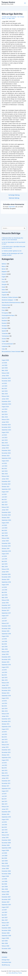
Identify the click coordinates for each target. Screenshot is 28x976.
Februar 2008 (5, 891)
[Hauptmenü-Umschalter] (25, 3)
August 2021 (5, 491)
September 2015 (6, 664)
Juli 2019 (4, 556)
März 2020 (5, 535)
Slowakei (4, 325)
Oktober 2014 (5, 693)
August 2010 (5, 819)
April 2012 (4, 770)
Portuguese (5, 313)
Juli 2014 (4, 700)
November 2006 (6, 930)
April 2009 (5, 860)
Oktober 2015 (5, 662)
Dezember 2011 (6, 780)
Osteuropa (4, 307)
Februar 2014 (5, 713)
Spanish (4, 331)
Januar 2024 (5, 422)
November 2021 (6, 484)
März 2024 (5, 417)
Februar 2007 (5, 922)
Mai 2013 (4, 737)
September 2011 (6, 788)
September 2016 (6, 633)
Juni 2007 (4, 912)
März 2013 (5, 742)
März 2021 (5, 504)
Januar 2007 (5, 925)
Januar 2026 (5, 375)
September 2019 (6, 551)
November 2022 (6, 453)
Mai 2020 (4, 530)
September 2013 (6, 726)
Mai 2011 (4, 799)
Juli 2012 (4, 762)
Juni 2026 (4, 365)
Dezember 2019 (6, 543)
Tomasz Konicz (8, 2)
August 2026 (5, 360)
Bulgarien (4, 271)
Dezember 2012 (6, 749)
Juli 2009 (4, 853)
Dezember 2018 (6, 574)
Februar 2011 (5, 806)
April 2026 (5, 368)
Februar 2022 (5, 476)
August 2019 (5, 553)
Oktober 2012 (5, 755)
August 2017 (5, 615)
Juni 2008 (4, 881)
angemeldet (12, 206)
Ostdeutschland (6, 305)
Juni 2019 (4, 559)
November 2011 (6, 783)
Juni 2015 (4, 672)
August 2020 (5, 522)
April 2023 (5, 440)
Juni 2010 (4, 824)
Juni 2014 (4, 703)
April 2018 (4, 595)
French (3, 282)
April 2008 (5, 886)
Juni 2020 (4, 528)
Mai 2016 (4, 644)
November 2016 (6, 628)
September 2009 (6, 848)
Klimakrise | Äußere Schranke (10, 297)
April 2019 (4, 564)
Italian (3, 289)
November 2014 (6, 690)
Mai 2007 (4, 915)
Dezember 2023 (6, 424)
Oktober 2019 (5, 548)
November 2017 (6, 608)
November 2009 (6, 842)
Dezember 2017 (6, 605)
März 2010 (5, 832)
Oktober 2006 (5, 933)
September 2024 (6, 404)
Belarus (4, 266)
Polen (3, 310)
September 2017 (6, 613)
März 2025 (5, 393)
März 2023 (5, 442)
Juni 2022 (4, 466)
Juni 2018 (4, 590)
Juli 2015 (4, 669)
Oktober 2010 (5, 814)
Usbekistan (5, 346)
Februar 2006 (5, 946)
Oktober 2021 (5, 486)
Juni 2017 (4, 620)
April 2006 (5, 940)
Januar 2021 (5, 510)
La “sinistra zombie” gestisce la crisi (11, 251)
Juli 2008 (4, 879)
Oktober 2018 (5, 579)
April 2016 (4, 646)
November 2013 (6, 721)
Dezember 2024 (6, 401)
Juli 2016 (4, 639)
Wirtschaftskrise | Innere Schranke (11, 351)
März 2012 (5, 773)
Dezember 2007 (6, 897)
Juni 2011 (4, 796)
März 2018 (5, 597)
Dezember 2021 (6, 481)
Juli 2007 (4, 909)
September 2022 (6, 458)
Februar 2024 (5, 419)
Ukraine (4, 338)
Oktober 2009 (5, 845)
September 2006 (6, 935)
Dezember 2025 (6, 378)
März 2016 (5, 649)
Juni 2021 (4, 497)
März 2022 (5, 473)
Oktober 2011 (5, 786)
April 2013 (4, 739)
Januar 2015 (5, 685)
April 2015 (4, 677)
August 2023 (5, 432)
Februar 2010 (5, 835)
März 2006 (5, 943)
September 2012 (6, 757)
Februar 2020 (5, 538)
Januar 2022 (5, 479)
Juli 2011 (4, 793)
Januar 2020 (5, 540)
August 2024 (5, 406)
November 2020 (6, 515)
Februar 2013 (5, 744)
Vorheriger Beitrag (14, 195)
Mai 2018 (4, 592)
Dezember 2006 (6, 928)
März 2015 (5, 680)
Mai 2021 (4, 499)
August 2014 (5, 698)
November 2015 (6, 659)
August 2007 (5, 907)
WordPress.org (6, 965)
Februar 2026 (5, 373)
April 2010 (4, 829)
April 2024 (5, 414)
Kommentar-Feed (6, 962)
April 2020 (5, 533)
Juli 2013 (4, 731)
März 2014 (5, 711)
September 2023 (6, 430)
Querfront (4, 318)
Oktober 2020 (5, 517)
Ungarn (4, 341)
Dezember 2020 (6, 512)
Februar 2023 (5, 445)
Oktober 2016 (5, 631)
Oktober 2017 (5, 610)
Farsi (3, 279)
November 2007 (6, 899)
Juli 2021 (4, 494)
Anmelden (4, 957)
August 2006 (5, 938)
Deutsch (4, 274)
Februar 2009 (5, 866)
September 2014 (6, 695)
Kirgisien (4, 294)
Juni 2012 (4, 765)
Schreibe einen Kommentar (9, 16)
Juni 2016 (4, 641)
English (4, 276)
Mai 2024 (4, 411)
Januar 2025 (5, 399)
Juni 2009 (4, 855)
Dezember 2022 (6, 450)
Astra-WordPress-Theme (15, 973)
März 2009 (5, 863)
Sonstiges (4, 328)
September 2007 (6, 904)
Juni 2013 (4, 734)
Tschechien (5, 333)
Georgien (4, 284)
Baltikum (4, 264)
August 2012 (5, 760)
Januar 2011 (5, 809)
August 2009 (5, 850)
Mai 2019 (4, 561)
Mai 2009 (4, 858)
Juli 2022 (4, 463)
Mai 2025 (4, 388)
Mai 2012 (4, 768)
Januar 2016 (5, 654)
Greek (3, 287)
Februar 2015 (5, 682)
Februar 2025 (5, 396)
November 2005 (6, 948)
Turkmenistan (5, 336)
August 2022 (5, 460)
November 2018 (6, 577)
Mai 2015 (4, 675)
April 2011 (4, 801)
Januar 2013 (5, 747)
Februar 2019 (5, 569)
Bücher (4, 269)
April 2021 (4, 502)
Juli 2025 (4, 383)
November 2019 (6, 546)
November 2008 (6, 873)
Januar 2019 (5, 571)
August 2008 (5, 876)
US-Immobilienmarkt (7, 343)
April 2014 (4, 708)
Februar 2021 (5, 507)
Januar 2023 (5, 448)
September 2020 (6, 520)
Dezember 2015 (6, 657)
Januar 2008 (5, 894)
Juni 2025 (4, 386)
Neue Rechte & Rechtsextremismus (11, 302)
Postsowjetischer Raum (8, 315)
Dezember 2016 (6, 626)
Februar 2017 (5, 623)
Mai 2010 (4, 827)
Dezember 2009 (6, 840)
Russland (4, 323)
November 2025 (6, 380)
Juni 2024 (4, 409)
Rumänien (4, 320)
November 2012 (6, 752)
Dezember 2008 (6, 871)
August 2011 (5, 791)
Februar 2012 (5, 775)
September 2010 (6, 817)
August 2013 (5, 729)
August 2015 (5, 667)
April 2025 (5, 391)
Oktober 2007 (5, 902)
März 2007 (5, 920)
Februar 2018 (5, 600)
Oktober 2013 (5, 724)
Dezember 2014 (6, 688)
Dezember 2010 (6, 811)
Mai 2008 (4, 884)
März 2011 (4, 804)
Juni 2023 (4, 437)
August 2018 (5, 584)
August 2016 (5, 636)
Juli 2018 (4, 587)
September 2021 (6, 489)
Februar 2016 (5, 651)
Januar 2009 (5, 868)
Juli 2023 (4, 435)
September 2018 (6, 582)
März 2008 (5, 889)
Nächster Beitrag (14, 198)
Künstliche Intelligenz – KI (8, 300)
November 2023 (6, 427)
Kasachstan (5, 292)
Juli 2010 (4, 822)
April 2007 (4, 917)
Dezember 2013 (6, 719)
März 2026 (5, 370)
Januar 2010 (5, 837)
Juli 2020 (4, 525)
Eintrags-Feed (5, 959)
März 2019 (5, 566)
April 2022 (5, 471)
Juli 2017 (4, 618)
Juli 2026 (4, 362)
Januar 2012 (5, 778)
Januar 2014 (5, 716)
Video (3, 349)
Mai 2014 (4, 706)
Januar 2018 (5, 602)
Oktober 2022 (5, 455)
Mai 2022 (4, 468)
